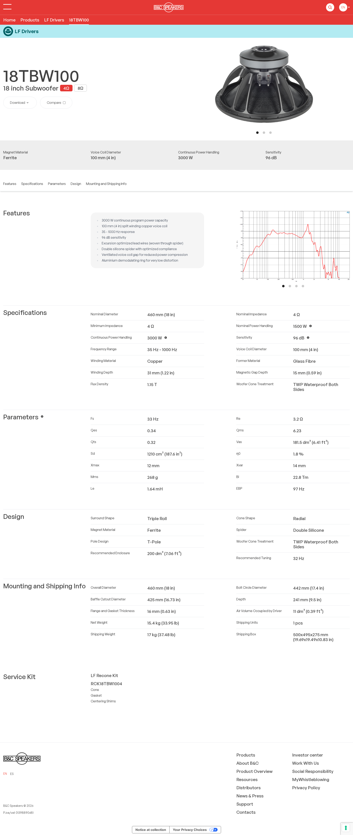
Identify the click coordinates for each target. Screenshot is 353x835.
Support (244, 804)
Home (9, 19)
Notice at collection (150, 830)
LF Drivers (54, 19)
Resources (247, 779)
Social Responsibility (312, 771)
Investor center (307, 755)
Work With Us (305, 763)
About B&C (247, 763)
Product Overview (254, 771)
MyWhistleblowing (310, 779)
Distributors (248, 787)
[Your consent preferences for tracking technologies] (346, 828)
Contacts (246, 812)
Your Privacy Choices (190, 830)
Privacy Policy (306, 787)
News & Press (250, 795)
